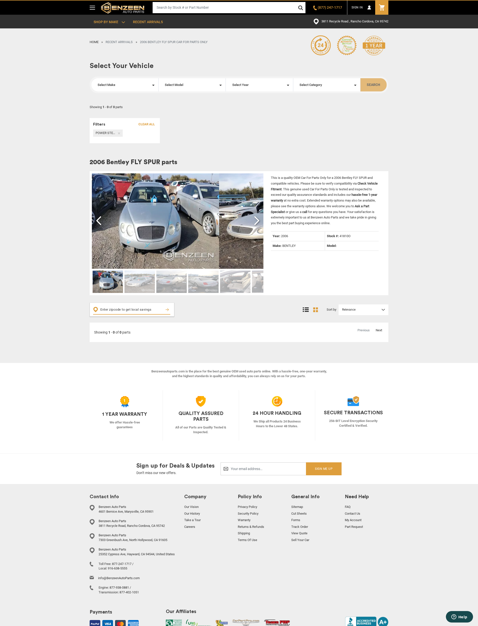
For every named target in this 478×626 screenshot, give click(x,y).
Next (379, 330)
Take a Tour (192, 520)
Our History (192, 513)
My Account (353, 520)
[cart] (381, 7)
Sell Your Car (300, 540)
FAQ (348, 507)
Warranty (244, 520)
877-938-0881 (119, 587)
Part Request (354, 527)
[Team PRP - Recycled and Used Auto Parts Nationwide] (277, 622)
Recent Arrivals (148, 22)
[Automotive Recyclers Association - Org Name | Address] (174, 623)
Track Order (299, 527)
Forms (295, 520)
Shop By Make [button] (106, 22)
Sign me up (324, 469)
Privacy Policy (247, 507)
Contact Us (352, 513)
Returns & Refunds (251, 527)
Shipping (244, 533)
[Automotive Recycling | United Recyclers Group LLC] (198, 623)
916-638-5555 (117, 568)
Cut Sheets (299, 513)
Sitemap (297, 507)
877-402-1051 (129, 592)
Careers (189, 527)
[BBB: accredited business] (366, 622)
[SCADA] (221, 623)
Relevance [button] (349, 309)
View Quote (299, 533)
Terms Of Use (247, 540)
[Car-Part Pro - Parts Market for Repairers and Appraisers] (246, 623)
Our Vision (191, 507)
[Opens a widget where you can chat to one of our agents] (459, 617)
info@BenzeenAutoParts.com (119, 578)
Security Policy (248, 513)
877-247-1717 (121, 564)
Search (373, 85)
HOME (94, 42)
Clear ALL (146, 124)
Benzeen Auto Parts (123, 7)
